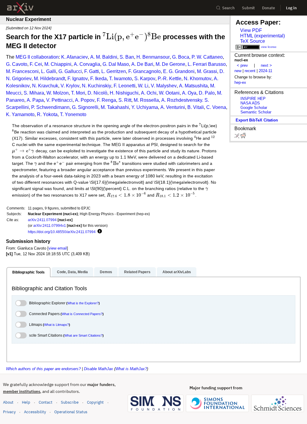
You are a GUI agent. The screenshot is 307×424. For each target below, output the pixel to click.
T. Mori (78, 92)
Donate (268, 7)
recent (250, 71)
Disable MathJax (98, 369)
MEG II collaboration (37, 57)
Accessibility (35, 411)
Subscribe (70, 402)
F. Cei (36, 64)
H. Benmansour (153, 57)
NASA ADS (250, 103)
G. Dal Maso (116, 64)
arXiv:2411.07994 (42, 220)
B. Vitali (195, 107)
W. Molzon (57, 92)
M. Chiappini (57, 64)
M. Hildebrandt (49, 78)
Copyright (95, 402)
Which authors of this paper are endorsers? (43, 369)
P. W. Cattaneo (207, 57)
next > (266, 65)
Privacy (9, 411)
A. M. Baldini (103, 57)
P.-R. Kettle (169, 78)
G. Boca (180, 57)
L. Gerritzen (113, 71)
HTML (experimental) (262, 35)
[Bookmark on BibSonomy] (237, 137)
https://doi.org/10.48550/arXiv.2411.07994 (62, 232)
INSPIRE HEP (253, 98)
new (237, 71)
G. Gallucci (70, 71)
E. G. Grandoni (179, 71)
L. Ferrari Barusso (207, 64)
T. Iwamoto (120, 78)
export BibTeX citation (257, 120)
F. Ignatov (77, 78)
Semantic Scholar (255, 112)
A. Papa (35, 100)
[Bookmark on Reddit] (243, 137)
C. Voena (216, 107)
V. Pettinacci (59, 100)
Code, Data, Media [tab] (72, 272)
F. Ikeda (98, 78)
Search (228, 7)
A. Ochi (148, 92)
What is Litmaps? (56, 324)
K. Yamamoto (20, 114)
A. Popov (84, 100)
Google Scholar (253, 107)
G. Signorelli (85, 107)
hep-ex (240, 82)
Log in (291, 7)
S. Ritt (124, 100)
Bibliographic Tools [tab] (28, 272)
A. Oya (189, 92)
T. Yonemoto (73, 114)
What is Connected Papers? (82, 314)
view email (58, 248)
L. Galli (48, 71)
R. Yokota (47, 114)
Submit (248, 7)
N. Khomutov (197, 78)
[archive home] (20, 8)
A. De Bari (142, 64)
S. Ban (127, 57)
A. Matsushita (193, 85)
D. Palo (207, 92)
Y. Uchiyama (144, 107)
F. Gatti (91, 71)
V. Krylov (70, 85)
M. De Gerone (170, 64)
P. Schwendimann (50, 107)
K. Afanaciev (74, 57)
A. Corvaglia (87, 64)
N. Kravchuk (45, 85)
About (8, 402)
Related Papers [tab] (137, 272)
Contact (45, 402)
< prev (242, 65)
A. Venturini (172, 107)
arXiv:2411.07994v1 (49, 225)
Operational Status (70, 411)
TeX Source (252, 41)
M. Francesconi (22, 71)
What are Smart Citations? (83, 335)
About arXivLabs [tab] (176, 272)
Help (26, 402)
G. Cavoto (16, 64)
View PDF (251, 30)
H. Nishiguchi (124, 92)
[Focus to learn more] (99, 231)
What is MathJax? (131, 369)
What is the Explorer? (83, 303)
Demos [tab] (106, 272)
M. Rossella (146, 100)
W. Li (143, 85)
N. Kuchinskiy (96, 85)
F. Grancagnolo (144, 71)
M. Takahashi (115, 107)
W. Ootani (169, 92)
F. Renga (106, 100)
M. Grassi (207, 71)
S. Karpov (144, 78)
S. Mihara (34, 92)
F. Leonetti (125, 85)
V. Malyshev (164, 85)
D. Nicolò (97, 92)
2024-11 (265, 71)
